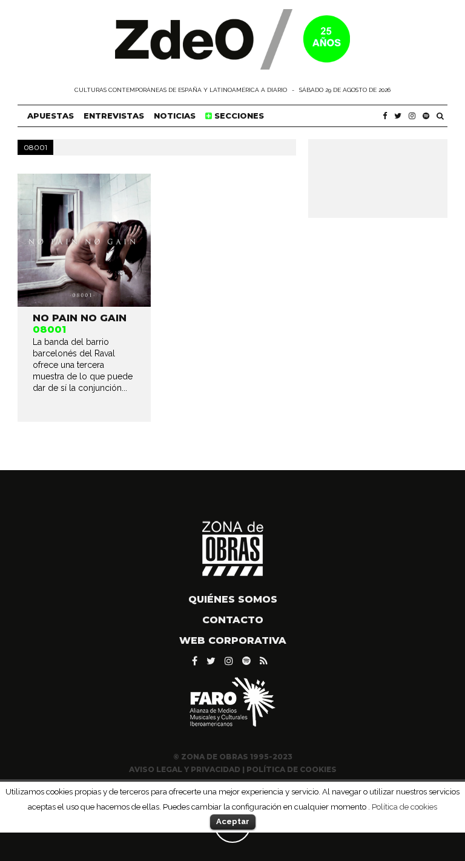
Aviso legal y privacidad (184, 769)
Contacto (232, 620)
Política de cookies (404, 806)
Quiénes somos (232, 599)
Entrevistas (114, 115)
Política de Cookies (291, 769)
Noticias (175, 115)
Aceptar (232, 821)
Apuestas (50, 115)
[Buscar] (440, 115)
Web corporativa (232, 640)
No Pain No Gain (80, 318)
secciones (238, 115)
